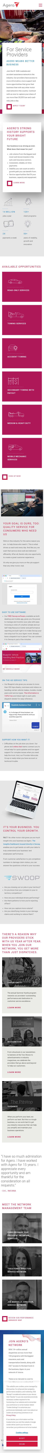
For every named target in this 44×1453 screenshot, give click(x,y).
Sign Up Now (15, 476)
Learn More (19, 183)
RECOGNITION (14, 1042)
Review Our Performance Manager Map (21, 1319)
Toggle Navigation (41, 5)
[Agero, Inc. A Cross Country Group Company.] (10, 5)
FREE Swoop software (16, 616)
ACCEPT (22, 1438)
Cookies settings (22, 1432)
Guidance (12, 1106)
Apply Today (19, 106)
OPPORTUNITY (14, 982)
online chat (17, 747)
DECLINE (22, 1444)
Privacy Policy (10, 1415)
